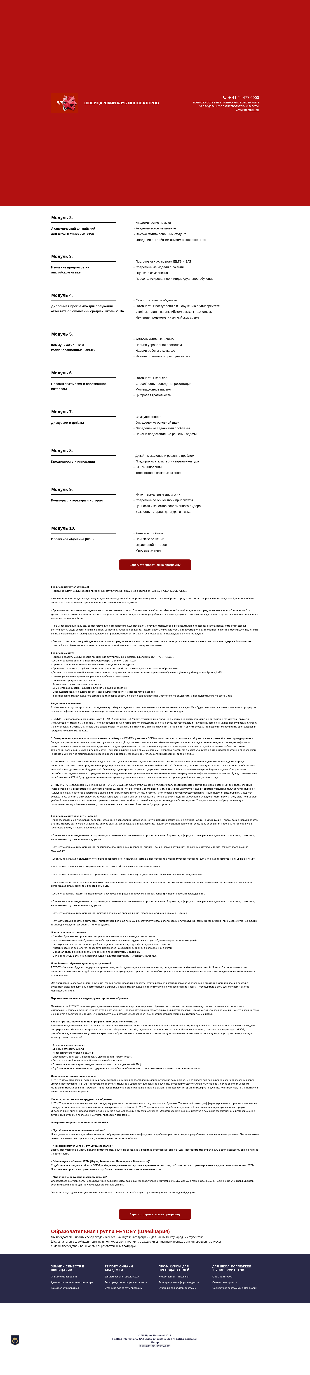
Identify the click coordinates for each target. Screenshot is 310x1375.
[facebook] (286, 1342)
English (253, 110)
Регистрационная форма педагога (179, 1282)
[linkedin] (299, 1342)
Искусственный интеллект (174, 1276)
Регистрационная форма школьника (126, 1282)
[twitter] (293, 1342)
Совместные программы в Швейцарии (234, 1287)
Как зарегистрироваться (65, 1287)
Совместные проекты (224, 1282)
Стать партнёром (222, 1276)
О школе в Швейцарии (64, 1276)
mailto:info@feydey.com (154, 1345)
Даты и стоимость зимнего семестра (72, 1282)
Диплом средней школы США (122, 1276)
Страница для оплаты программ (123, 1287)
